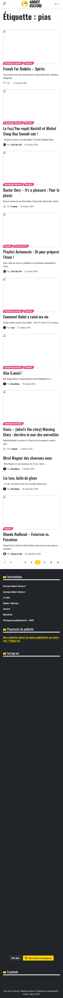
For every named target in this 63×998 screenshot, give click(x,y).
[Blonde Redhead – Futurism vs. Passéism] (31, 512)
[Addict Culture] (31, 3)
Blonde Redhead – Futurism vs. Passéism (26, 536)
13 (58, 562)
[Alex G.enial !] (31, 351)
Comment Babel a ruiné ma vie (25, 316)
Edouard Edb (16, 553)
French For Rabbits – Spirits (24, 69)
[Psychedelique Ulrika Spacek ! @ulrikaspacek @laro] (31, 839)
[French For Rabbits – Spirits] (31, 47)
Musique (28, 63)
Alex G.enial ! (12, 373)
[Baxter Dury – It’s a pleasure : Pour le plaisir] (31, 168)
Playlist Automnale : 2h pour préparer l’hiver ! (31, 254)
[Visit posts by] (4, 83)
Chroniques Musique (13, 63)
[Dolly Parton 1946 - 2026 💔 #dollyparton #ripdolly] (31, 710)
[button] (5, 4)
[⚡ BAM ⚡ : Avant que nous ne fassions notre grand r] (31, 677)
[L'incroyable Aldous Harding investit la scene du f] (31, 872)
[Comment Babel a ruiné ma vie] (31, 295)
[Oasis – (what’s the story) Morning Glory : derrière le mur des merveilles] (31, 407)
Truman (14, 206)
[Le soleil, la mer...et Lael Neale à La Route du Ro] (31, 937)
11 (44, 562)
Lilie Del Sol (16, 144)
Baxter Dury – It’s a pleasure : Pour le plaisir (31, 192)
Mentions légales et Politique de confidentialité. (40, 990)
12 (51, 562)
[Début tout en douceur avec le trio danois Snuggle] (31, 904)
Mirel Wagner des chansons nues (27, 458)
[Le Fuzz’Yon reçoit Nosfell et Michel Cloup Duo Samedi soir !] (31, 106)
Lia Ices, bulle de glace (20, 478)
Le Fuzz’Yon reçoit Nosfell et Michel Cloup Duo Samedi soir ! (29, 131)
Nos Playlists (21, 246)
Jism (13, 327)
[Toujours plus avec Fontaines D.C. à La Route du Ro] (31, 742)
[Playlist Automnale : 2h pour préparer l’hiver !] (31, 230)
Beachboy (15, 383)
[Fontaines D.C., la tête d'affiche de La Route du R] (31, 775)
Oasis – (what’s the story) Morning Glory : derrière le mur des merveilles (31, 431)
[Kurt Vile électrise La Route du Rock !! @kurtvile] (31, 807)
